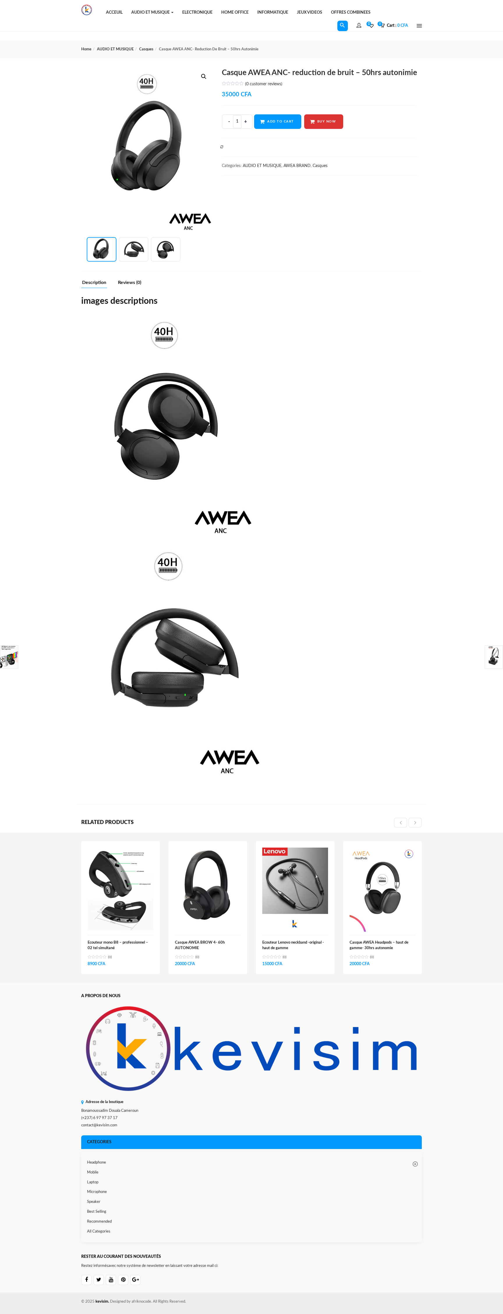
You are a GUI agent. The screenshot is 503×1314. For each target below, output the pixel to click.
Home (86, 49)
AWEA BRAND (297, 166)
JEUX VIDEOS (309, 12)
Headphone (96, 1162)
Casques (146, 49)
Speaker (93, 1202)
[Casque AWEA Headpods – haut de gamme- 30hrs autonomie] (382, 851)
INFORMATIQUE (272, 12)
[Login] (359, 26)
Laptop (92, 1182)
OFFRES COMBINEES (351, 12)
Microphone (97, 1192)
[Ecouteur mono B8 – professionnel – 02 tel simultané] (120, 851)
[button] (396, 26)
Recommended (99, 1222)
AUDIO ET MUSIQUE (151, 12)
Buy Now (326, 121)
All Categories (98, 1231)
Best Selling (96, 1212)
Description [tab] (94, 282)
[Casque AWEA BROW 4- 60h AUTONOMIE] (208, 851)
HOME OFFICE (235, 12)
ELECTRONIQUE (197, 12)
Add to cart (280, 121)
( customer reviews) (263, 84)
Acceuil (114, 12)
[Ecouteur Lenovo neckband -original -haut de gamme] (295, 851)
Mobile (92, 1172)
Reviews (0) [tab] (129, 282)
